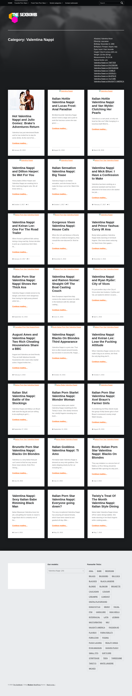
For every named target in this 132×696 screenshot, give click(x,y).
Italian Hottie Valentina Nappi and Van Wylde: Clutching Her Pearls (103, 105)
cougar (106, 592)
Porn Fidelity (106, 633)
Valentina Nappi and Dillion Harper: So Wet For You (25, 171)
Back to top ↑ (51, 685)
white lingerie (107, 663)
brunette (115, 586)
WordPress (37, 685)
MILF (108, 622)
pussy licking (95, 643)
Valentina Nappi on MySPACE (105, 76)
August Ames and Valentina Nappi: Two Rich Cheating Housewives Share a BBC (25, 341)
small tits (93, 653)
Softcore (106, 653)
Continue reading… (20, 143)
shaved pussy (111, 648)
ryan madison (95, 648)
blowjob (104, 586)
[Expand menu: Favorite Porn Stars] (28, 3)
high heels (114, 612)
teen (105, 658)
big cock (116, 576)
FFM (90, 612)
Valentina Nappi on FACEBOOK (106, 65)
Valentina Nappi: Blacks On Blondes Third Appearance (65, 338)
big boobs (103, 576)
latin (106, 617)
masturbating (95, 622)
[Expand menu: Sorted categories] (62, 3)
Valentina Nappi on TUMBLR (104, 71)
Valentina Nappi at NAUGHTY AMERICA (109, 81)
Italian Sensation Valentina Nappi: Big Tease (64, 171)
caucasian (94, 592)
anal (91, 571)
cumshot (105, 597)
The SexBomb (17, 685)
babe (99, 571)
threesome (116, 658)
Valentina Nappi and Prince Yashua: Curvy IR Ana (105, 226)
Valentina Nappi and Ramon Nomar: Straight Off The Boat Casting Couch (66, 283)
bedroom (109, 571)
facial (116, 607)
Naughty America (97, 627)
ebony (107, 607)
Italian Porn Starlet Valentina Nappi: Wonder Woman (65, 396)
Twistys (92, 663)
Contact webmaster (71, 3)
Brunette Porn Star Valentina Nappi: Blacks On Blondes (26, 450)
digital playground (98, 602)
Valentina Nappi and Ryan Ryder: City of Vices (104, 280)
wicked (92, 668)
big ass (92, 576)
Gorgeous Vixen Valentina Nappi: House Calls (63, 226)
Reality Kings (111, 643)
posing (105, 638)
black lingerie (107, 581)
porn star (94, 638)
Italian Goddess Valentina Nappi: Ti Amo (65, 450)
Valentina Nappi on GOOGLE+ (105, 73)
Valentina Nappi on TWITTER (105, 63)
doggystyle (94, 607)
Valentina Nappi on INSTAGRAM (106, 68)
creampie (93, 597)
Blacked (93, 581)
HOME (10, 3)
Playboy (93, 633)
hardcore (101, 612)
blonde (92, 586)
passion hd (114, 627)
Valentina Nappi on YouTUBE (105, 79)
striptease (94, 658)
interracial (94, 617)
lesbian (115, 617)
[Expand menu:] (46, 3)
